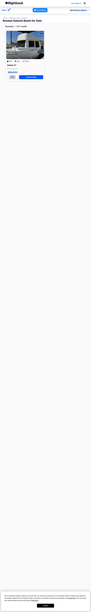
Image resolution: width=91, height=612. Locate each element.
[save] (41, 34)
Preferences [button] (34, 600)
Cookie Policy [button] (72, 598)
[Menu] (85, 3)
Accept (45, 605)
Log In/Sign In (76, 3)
